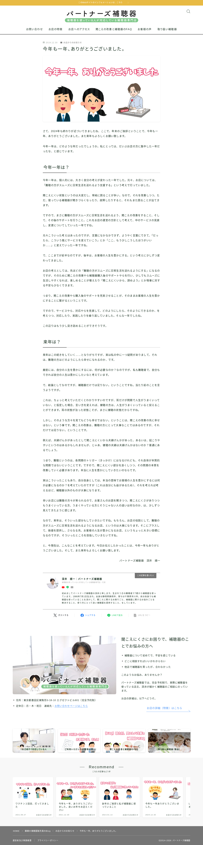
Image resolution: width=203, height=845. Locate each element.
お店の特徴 (56, 29)
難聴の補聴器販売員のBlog (38, 831)
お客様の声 (145, 29)
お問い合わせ (34, 29)
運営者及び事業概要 (22, 840)
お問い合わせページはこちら (71, 706)
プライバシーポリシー (47, 840)
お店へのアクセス (79, 29)
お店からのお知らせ (72, 43)
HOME (16, 831)
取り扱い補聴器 (167, 29)
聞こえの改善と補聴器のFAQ (114, 29)
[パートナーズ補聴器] (101, 14)
